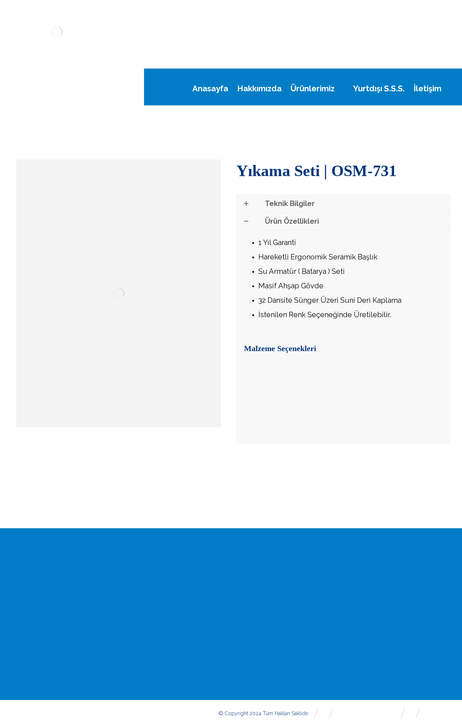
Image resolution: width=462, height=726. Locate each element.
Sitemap (420, 617)
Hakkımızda (265, 593)
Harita (417, 605)
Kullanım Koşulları (273, 654)
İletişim (418, 593)
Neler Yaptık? (267, 617)
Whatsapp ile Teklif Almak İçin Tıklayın (316, 392)
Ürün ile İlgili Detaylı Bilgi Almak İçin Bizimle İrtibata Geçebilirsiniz (323, 424)
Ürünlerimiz (265, 605)
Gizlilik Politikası (270, 666)
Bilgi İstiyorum (428, 630)
